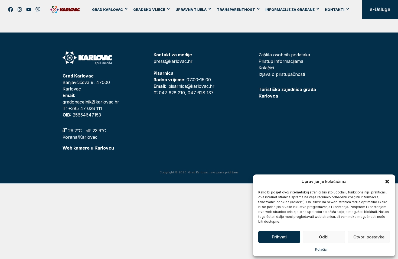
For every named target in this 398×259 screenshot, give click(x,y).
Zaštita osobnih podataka (284, 54)
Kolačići (321, 249)
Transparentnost (236, 9)
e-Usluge (380, 9)
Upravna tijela (191, 9)
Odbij (324, 236)
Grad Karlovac (107, 9)
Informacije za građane (290, 9)
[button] (387, 181)
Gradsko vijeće (149, 9)
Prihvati (279, 236)
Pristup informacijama (281, 61)
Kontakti (334, 9)
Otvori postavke (368, 236)
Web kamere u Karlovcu (88, 148)
